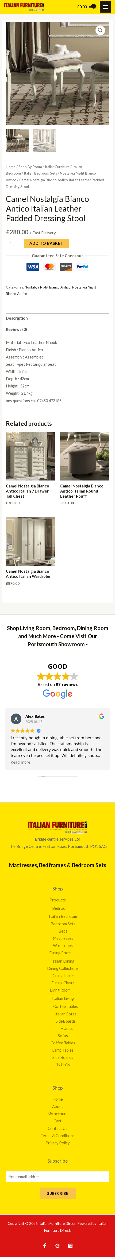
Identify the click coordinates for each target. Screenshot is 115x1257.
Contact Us (57, 1128)
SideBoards (66, 1021)
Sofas (63, 1035)
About (57, 1106)
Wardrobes (63, 945)
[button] (100, 30)
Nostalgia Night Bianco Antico (48, 287)
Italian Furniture (57, 167)
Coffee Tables (65, 1006)
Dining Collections (63, 968)
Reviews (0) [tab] (16, 329)
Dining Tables (63, 975)
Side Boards (62, 1057)
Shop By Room (30, 167)
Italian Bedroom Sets (40, 173)
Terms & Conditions (58, 1135)
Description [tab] (17, 318)
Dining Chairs (63, 983)
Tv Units (66, 1028)
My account (57, 1113)
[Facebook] (44, 1245)
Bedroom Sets (63, 924)
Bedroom (60, 908)
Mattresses (63, 938)
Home (11, 167)
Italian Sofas (65, 1014)
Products (57, 900)
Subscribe (57, 1193)
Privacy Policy (57, 1143)
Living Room (60, 990)
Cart (57, 1121)
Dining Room (60, 953)
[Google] (57, 1245)
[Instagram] (70, 1245)
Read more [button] (20, 762)
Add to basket (46, 243)
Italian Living (63, 998)
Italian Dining (62, 961)
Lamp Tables (63, 1050)
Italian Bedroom (63, 916)
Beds (63, 931)
